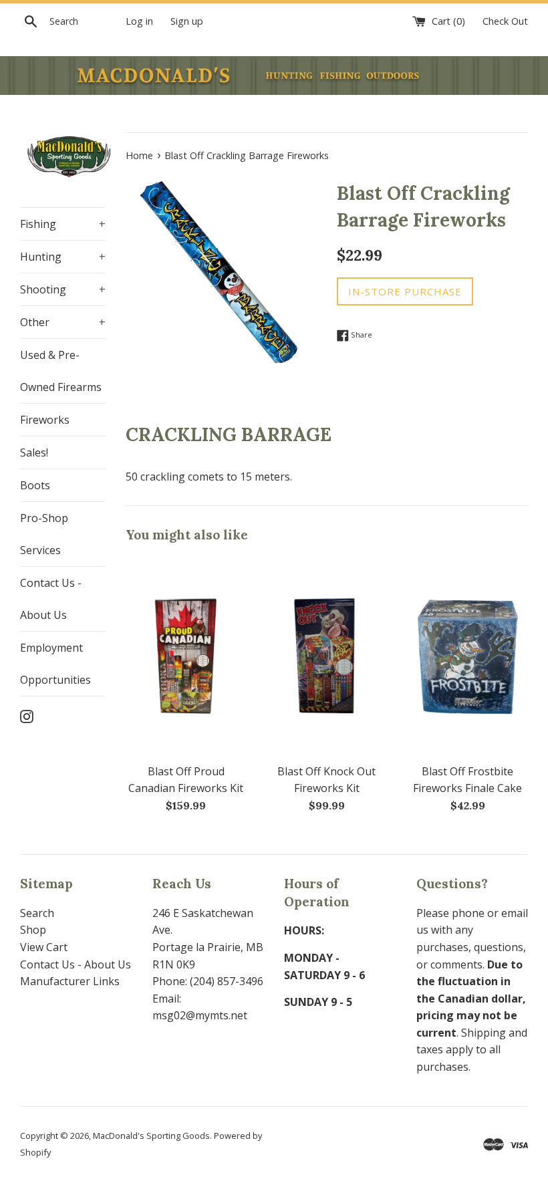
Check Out (505, 21)
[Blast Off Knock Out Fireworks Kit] (327, 656)
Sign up (186, 21)
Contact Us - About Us (51, 598)
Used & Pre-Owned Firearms (61, 371)
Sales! (34, 452)
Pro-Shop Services (44, 534)
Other (63, 322)
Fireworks (45, 419)
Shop (33, 929)
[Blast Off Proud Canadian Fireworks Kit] (186, 656)
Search (37, 913)
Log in (139, 21)
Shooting (63, 289)
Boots (35, 485)
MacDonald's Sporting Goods (151, 1136)
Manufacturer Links (70, 981)
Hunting (63, 256)
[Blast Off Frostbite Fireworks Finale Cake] (467, 656)
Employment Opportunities (55, 663)
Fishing (63, 224)
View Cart (43, 947)
